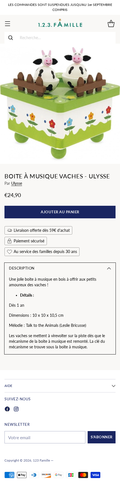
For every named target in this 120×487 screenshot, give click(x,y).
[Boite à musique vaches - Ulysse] (60, 104)
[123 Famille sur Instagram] (16, 410)
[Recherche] (10, 38)
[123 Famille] (60, 23)
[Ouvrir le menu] (7, 23)
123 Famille (41, 460)
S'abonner (101, 437)
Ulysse (16, 183)
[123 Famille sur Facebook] (7, 410)
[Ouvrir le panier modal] (111, 23)
